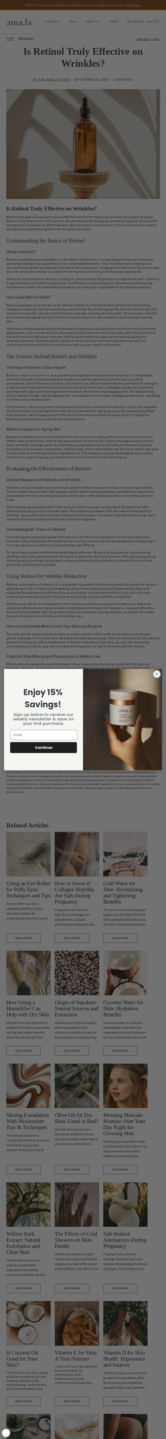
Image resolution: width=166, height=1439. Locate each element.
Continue (43, 747)
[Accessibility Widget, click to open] (6, 1433)
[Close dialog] (156, 674)
